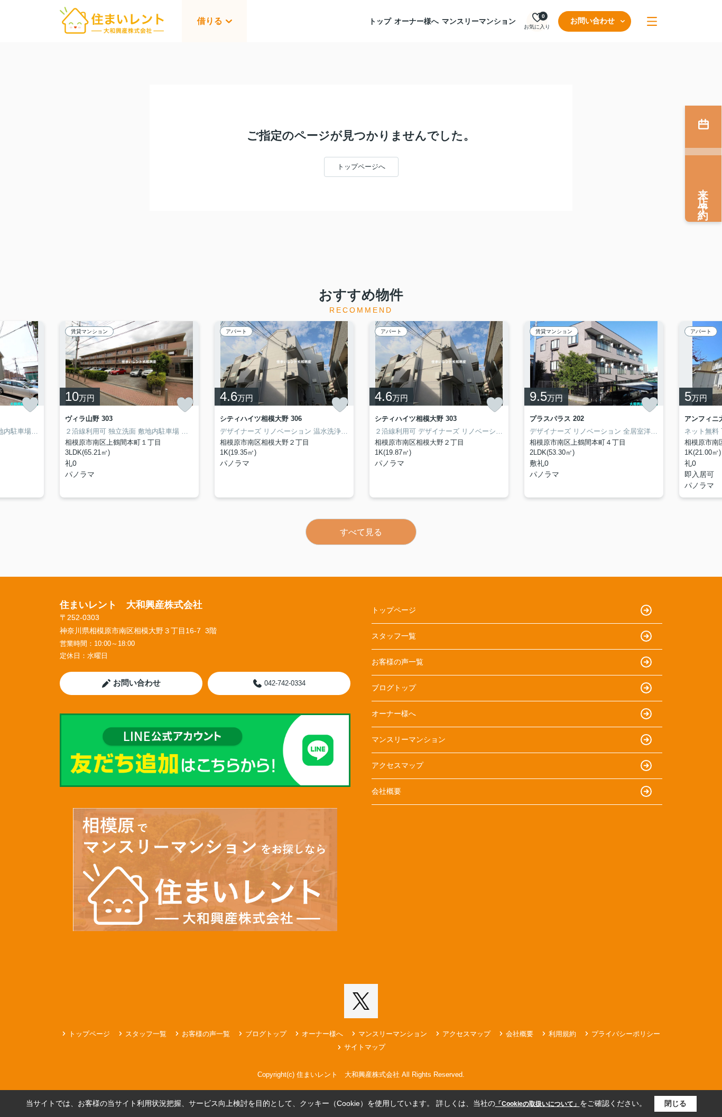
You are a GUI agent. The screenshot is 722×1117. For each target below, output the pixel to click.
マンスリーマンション (479, 21)
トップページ (394, 610)
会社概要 (386, 791)
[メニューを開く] (652, 21)
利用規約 (562, 1034)
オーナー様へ (416, 21)
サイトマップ (364, 1047)
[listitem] (129, 409)
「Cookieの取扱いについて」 (537, 1103)
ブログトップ (394, 687)
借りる (210, 20)
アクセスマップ (397, 765)
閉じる (675, 1103)
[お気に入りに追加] (30, 404)
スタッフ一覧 (394, 636)
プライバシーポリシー (625, 1034)
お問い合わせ (592, 20)
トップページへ (361, 167)
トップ (380, 21)
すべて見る (361, 532)
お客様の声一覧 (397, 662)
